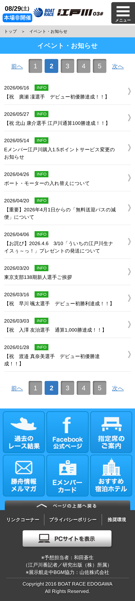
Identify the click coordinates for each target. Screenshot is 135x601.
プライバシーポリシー (73, 519)
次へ (118, 66)
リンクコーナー (22, 519)
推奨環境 (117, 519)
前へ (17, 66)
